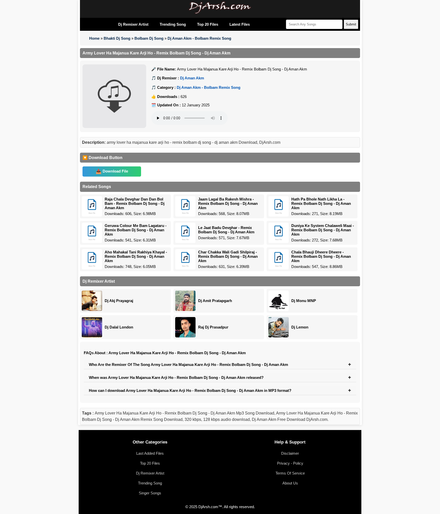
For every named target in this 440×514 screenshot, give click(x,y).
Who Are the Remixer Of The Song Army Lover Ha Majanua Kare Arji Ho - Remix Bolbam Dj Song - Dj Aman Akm (188, 364)
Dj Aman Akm (192, 78)
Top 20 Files (207, 24)
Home (94, 38)
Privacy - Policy (290, 463)
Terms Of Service (290, 473)
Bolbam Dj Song (148, 38)
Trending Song (173, 24)
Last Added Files (150, 453)
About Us (290, 483)
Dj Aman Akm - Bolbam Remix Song (199, 38)
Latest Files (239, 24)
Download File (115, 171)
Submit (351, 24)
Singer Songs (150, 493)
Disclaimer (290, 453)
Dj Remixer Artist (133, 24)
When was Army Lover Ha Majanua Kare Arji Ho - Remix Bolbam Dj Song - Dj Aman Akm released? (176, 377)
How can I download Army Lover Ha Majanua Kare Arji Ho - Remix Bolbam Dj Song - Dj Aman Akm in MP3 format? (190, 390)
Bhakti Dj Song (117, 38)
